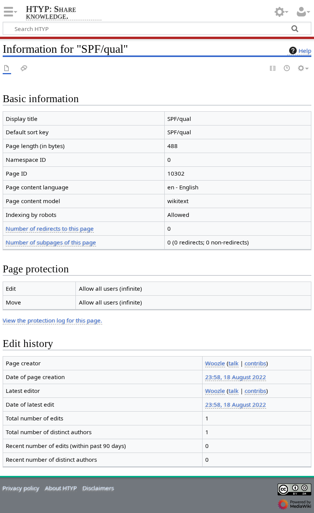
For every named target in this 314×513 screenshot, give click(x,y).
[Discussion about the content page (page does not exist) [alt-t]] (24, 68)
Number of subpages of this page (51, 242)
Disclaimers (98, 488)
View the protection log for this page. (52, 320)
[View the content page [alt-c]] (7, 68)
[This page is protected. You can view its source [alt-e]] (273, 68)
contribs (255, 363)
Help (305, 50)
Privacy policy (21, 488)
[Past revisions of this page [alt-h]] (287, 68)
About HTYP (61, 488)
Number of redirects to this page (50, 228)
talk (234, 363)
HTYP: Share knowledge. (51, 13)
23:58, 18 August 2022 (235, 377)
